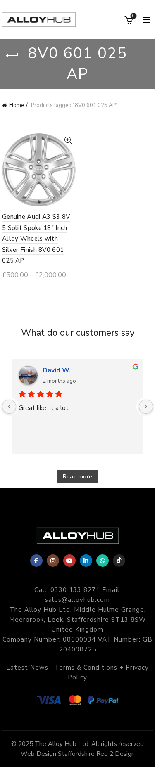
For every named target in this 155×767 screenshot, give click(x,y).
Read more (78, 477)
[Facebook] (36, 560)
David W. (57, 370)
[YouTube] (69, 560)
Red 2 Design (115, 754)
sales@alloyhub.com (77, 600)
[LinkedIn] (86, 560)
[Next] (146, 407)
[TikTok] (119, 560)
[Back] (12, 55)
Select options (33, 290)
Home (16, 105)
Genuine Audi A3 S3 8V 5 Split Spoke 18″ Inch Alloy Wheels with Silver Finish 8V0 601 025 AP (36, 239)
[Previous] (9, 407)
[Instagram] (53, 560)
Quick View (68, 140)
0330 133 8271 (75, 590)
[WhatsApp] (102, 560)
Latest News (27, 667)
